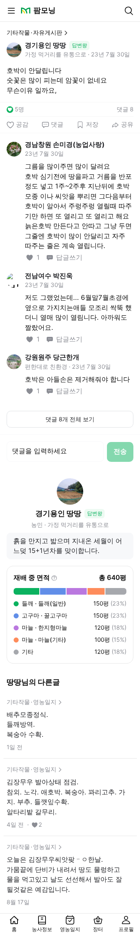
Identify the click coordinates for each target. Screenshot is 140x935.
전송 (120, 451)
